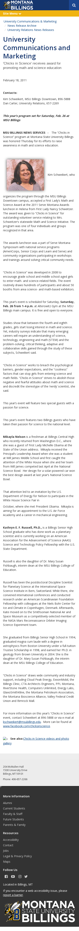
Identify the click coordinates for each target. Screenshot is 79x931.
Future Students (13, 819)
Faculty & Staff (12, 814)
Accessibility (11, 840)
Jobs (6, 851)
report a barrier (13, 895)
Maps (6, 861)
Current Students (14, 808)
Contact (8, 845)
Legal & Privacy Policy (17, 856)
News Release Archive (21, 26)
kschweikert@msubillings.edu (22, 722)
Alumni (7, 803)
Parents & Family (14, 825)
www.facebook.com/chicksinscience (26, 726)
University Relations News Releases (30, 30)
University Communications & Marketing (30, 21)
